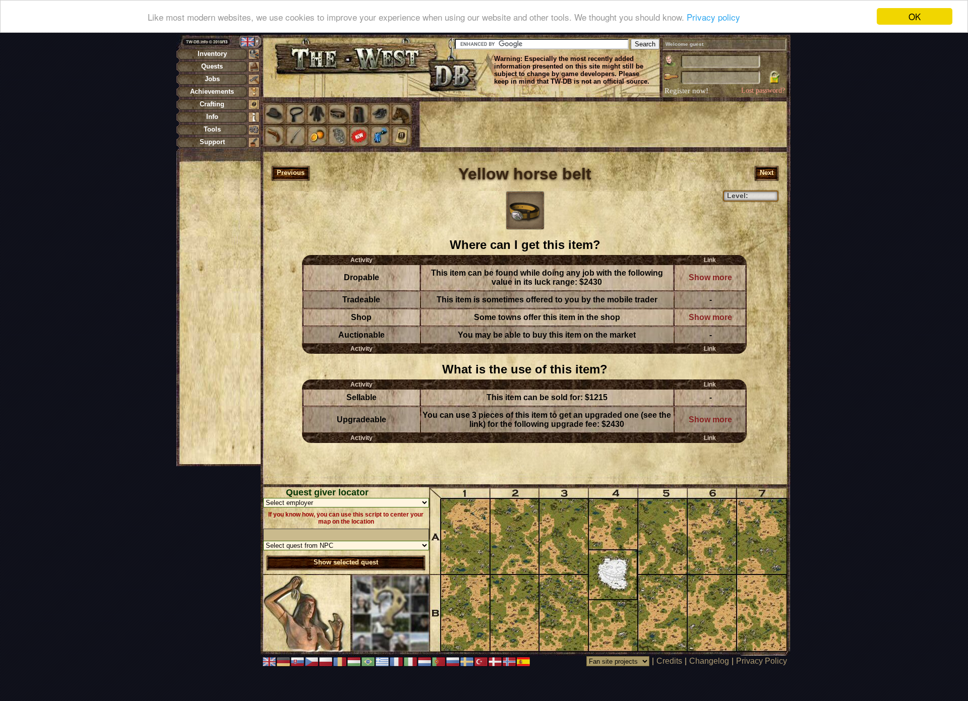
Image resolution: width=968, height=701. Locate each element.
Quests (212, 66)
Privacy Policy (761, 661)
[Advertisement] (219, 312)
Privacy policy (713, 17)
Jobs (212, 79)
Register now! (686, 91)
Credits (669, 661)
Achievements (212, 91)
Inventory (212, 53)
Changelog (709, 661)
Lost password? (763, 90)
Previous (291, 172)
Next (766, 172)
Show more (710, 277)
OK (915, 16)
